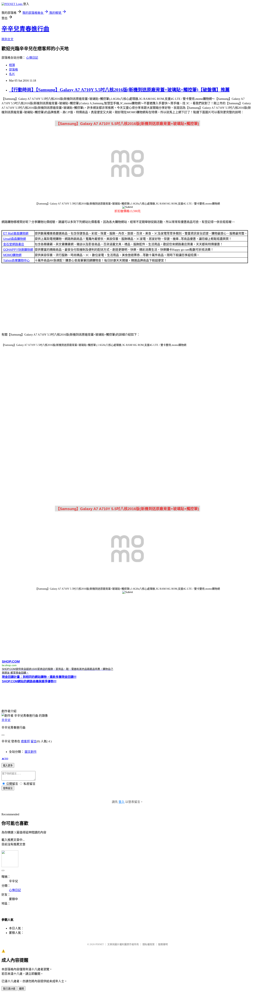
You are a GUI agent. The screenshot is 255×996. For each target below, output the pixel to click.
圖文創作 (31, 751)
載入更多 (8, 765)
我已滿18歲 (9, 988)
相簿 (12, 65)
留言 (34, 741)
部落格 (13, 69)
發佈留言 (8, 788)
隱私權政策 (148, 944)
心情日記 (32, 57)
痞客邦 (25, 741)
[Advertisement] (127, 299)
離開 (21, 988)
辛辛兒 (5, 720)
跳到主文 (7, 39)
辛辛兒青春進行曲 (25, 29)
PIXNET (99, 944)
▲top (4, 758)
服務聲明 (163, 944)
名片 (12, 74)
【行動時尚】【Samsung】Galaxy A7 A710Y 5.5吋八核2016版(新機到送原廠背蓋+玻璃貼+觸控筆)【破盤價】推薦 (119, 89)
